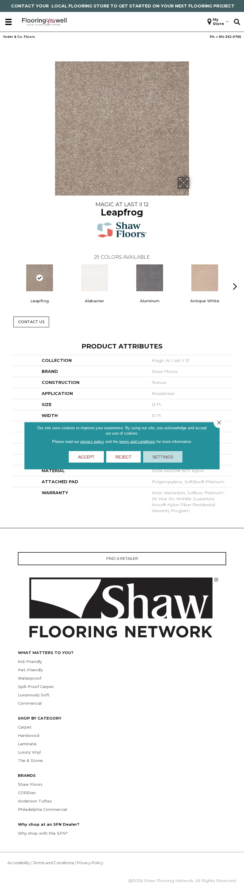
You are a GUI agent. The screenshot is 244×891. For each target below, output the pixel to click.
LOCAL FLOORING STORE (80, 6)
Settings (162, 456)
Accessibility (18, 862)
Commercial (30, 703)
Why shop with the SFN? (43, 833)
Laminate (27, 743)
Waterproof (29, 678)
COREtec (27, 792)
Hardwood (28, 735)
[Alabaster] (94, 278)
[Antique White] (204, 278)
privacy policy (92, 441)
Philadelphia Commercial (42, 809)
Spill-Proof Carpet (36, 686)
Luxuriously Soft (33, 694)
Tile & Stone (30, 760)
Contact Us (31, 322)
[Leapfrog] (39, 278)
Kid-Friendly (30, 661)
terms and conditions (137, 441)
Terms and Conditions (53, 862)
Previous (8, 277)
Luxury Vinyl (29, 752)
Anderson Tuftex (35, 801)
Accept (86, 456)
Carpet (25, 727)
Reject (123, 456)
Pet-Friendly (30, 669)
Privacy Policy (90, 862)
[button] (237, 22)
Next (235, 277)
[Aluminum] (149, 278)
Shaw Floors (30, 784)
